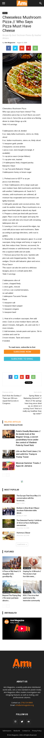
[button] (40, 3)
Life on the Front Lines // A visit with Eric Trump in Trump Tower (28, 454)
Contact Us (26, 731)
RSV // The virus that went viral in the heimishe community (31, 598)
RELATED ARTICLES (12, 422)
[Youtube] (28, 721)
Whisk (5, 13)
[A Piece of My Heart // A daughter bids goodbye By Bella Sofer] (11, 562)
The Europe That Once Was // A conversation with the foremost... (29, 498)
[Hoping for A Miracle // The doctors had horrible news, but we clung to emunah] (32, 562)
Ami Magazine (10, 42)
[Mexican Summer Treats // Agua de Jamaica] (8, 466)
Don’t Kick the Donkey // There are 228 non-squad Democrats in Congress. (11, 399)
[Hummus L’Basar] (8, 536)
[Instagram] (15, 721)
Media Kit (17, 731)
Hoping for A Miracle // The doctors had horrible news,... (32, 573)
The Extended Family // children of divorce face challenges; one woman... (29, 522)
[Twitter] (22, 721)
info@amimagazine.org (24, 705)
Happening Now (8, 457)
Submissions (7, 731)
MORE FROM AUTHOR (13, 425)
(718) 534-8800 (27, 702)
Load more (21, 544)
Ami (4, 437)
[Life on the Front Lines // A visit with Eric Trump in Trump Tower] (8, 454)
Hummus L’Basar (23, 533)
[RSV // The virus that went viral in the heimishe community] (32, 586)
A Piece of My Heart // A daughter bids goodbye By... (11, 573)
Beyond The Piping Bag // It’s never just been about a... (11, 598)
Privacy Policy (36, 731)
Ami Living (6, 568)
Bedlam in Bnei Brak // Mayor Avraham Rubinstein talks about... (28, 510)
